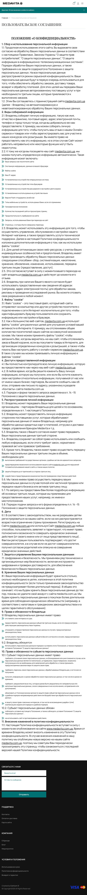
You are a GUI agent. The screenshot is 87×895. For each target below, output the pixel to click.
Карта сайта (7, 822)
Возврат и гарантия (10, 875)
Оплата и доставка (9, 818)
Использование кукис (11, 867)
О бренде (6, 840)
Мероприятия (7, 849)
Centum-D (14, 886)
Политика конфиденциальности (15, 871)
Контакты (5, 814)
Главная (5, 18)
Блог (4, 845)
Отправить (24, 794)
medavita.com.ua (75, 101)
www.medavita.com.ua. (60, 728)
